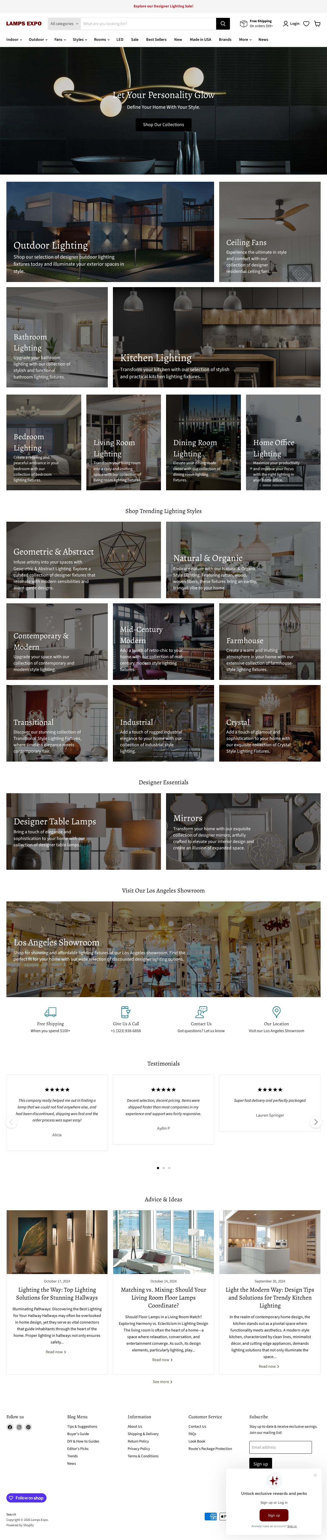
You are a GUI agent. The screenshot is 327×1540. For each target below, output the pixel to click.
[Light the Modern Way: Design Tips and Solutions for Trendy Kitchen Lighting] (269, 1242)
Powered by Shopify (20, 1525)
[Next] (316, 1122)
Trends (72, 1456)
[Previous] (11, 1122)
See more (161, 1382)
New (178, 39)
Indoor (12, 39)
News (263, 39)
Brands (225, 39)
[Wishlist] (306, 24)
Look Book (197, 1441)
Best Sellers (156, 39)
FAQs (192, 1434)
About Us (135, 1426)
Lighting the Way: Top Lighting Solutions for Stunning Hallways (57, 1294)
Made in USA (200, 39)
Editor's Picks (77, 1448)
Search (11, 1514)
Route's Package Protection (210, 1448)
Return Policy (138, 1441)
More (244, 39)
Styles (78, 39)
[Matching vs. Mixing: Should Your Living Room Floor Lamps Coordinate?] (163, 1242)
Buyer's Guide (78, 1434)
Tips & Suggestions (82, 1426)
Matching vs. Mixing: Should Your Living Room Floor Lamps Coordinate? (163, 1298)
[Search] (223, 24)
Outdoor (37, 39)
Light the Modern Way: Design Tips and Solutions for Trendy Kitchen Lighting (270, 1298)
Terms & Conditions (143, 1456)
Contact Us (197, 1426)
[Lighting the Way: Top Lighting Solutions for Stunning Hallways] (57, 1242)
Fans (58, 39)
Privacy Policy (139, 1448)
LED (119, 39)
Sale (134, 39)
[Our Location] (276, 1020)
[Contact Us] (201, 1020)
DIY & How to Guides (83, 1441)
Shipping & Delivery (143, 1434)
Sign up (260, 1464)
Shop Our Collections (163, 124)
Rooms (100, 39)
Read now (55, 1352)
